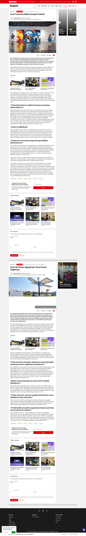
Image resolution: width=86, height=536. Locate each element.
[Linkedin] (46, 510)
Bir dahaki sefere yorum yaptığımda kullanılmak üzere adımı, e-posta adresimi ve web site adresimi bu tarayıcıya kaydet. (32, 252)
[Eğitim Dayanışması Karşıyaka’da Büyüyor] (67, 275)
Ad (11, 247)
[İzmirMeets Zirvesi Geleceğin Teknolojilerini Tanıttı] (17, 219)
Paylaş (76, 534)
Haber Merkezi (17, 18)
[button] (22, 11)
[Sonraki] (75, 22)
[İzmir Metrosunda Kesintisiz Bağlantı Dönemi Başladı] (32, 219)
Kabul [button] (14, 532)
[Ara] (73, 2)
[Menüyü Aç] (21, 6)
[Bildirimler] (76, 2)
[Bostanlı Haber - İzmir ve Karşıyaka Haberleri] (14, 5)
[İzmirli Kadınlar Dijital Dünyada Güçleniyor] (48, 219)
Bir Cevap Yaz (14, 231)
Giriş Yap (22, 255)
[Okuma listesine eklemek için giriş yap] (54, 55)
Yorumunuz (16, 236)
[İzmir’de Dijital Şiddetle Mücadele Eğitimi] (32, 83)
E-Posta (35, 247)
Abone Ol (43, 187)
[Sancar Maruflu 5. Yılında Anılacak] (67, 22)
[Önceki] (60, 22)
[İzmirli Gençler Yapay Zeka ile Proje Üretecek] (47, 83)
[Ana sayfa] (34, 6)
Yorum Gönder (14, 255)
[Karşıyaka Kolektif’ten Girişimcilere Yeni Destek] (17, 83)
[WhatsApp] (43, 510)
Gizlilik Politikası (5, 532)
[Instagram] (39, 510)
